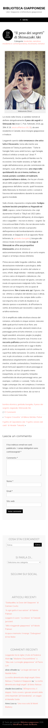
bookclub (28, 41)
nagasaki (14, 408)
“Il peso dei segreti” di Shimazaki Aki (29, 35)
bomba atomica (10, 404)
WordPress (17, 724)
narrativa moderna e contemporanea (22, 42)
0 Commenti (10, 412)
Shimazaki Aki (25, 408)
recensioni (32, 43)
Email (10, 491)
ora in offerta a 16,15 (21, 127)
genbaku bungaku (25, 404)
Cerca (37, 545)
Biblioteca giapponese (24, 8)
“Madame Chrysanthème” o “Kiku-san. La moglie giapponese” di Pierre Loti (24, 662)
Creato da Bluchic (30, 724)
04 (7, 33)
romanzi (41, 43)
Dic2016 (7, 36)
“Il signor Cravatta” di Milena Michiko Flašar (23, 417)
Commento (12, 458)
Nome (10, 481)
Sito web (11, 501)
